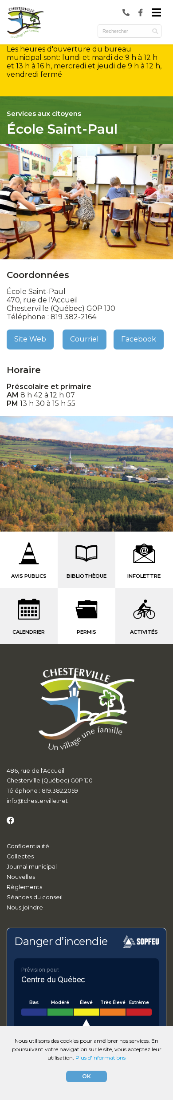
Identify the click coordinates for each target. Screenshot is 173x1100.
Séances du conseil (35, 897)
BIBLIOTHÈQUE (86, 576)
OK (86, 1076)
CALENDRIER (28, 632)
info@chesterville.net (37, 801)
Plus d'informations (100, 1057)
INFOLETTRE (144, 576)
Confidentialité (28, 846)
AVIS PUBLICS (29, 576)
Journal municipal (32, 866)
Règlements (24, 887)
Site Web (30, 339)
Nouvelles (21, 877)
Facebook (138, 339)
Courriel (84, 339)
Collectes (20, 856)
